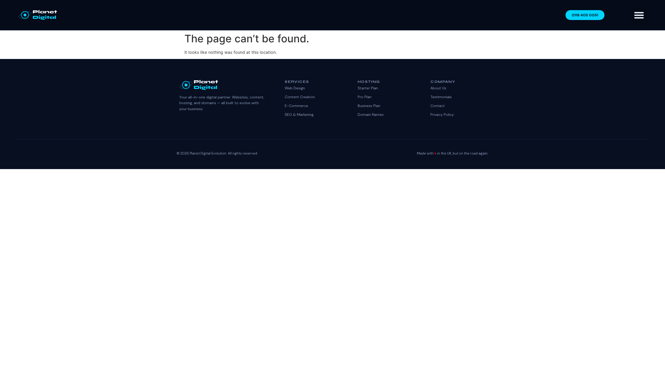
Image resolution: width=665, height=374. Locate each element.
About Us (438, 88)
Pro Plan (364, 97)
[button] (639, 15)
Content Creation (300, 97)
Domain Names (371, 114)
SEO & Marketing (299, 114)
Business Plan (369, 105)
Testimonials (441, 97)
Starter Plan (368, 88)
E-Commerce (296, 105)
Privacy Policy (442, 114)
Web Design (295, 88)
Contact (437, 105)
